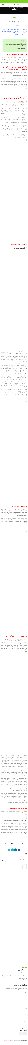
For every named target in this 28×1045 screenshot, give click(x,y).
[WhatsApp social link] (13, 1)
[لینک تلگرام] (11, 1)
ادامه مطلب (24, 979)
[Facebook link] (16, 1)
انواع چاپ (24, 967)
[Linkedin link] (15, 1)
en (3, 4)
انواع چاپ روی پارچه (20, 970)
